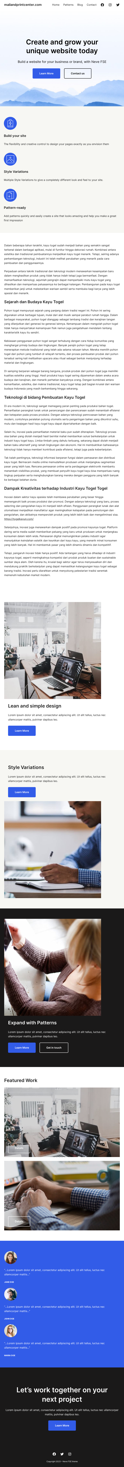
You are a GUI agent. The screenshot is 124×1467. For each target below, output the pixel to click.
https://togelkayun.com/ (19, 519)
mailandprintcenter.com (23, 5)
